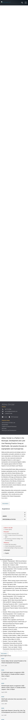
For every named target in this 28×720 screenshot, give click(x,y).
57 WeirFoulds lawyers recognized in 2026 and (13, 674)
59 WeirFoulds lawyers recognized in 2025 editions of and (13, 687)
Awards (5, 516)
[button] (14, 512)
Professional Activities (9, 519)
